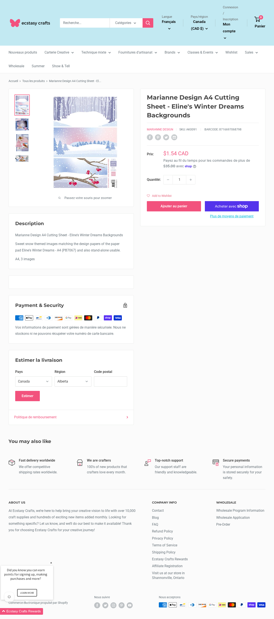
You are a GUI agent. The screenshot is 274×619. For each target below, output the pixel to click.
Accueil (13, 81)
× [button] (51, 563)
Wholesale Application (233, 518)
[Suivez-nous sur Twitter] (105, 605)
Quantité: (154, 180)
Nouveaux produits (23, 52)
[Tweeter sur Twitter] (166, 137)
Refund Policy (162, 531)
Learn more (27, 592)
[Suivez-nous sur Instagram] (113, 605)
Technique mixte (93, 52)
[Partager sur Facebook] (150, 137)
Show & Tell (61, 66)
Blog (155, 518)
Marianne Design (160, 129)
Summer (38, 66)
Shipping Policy (164, 552)
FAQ (155, 524)
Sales (249, 52)
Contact (158, 510)
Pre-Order (223, 524)
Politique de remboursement (35, 417)
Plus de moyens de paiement (231, 216)
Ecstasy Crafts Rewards (170, 559)
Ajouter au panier (174, 206)
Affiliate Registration (167, 566)
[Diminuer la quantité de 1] (168, 179)
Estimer (27, 396)
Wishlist (231, 52)
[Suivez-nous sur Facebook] (97, 605)
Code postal (103, 372)
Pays (19, 372)
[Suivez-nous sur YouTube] (130, 605)
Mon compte (229, 27)
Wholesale (16, 66)
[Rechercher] (148, 23)
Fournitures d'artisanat (135, 52)
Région (60, 372)
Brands (170, 52)
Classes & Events (200, 52)
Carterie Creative (57, 52)
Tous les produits (33, 81)
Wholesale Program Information (240, 510)
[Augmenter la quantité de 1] (190, 179)
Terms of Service (164, 545)
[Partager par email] (174, 137)
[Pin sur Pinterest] (158, 137)
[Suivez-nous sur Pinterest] (122, 605)
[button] (159, 195)
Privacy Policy (162, 538)
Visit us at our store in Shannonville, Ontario (168, 575)
